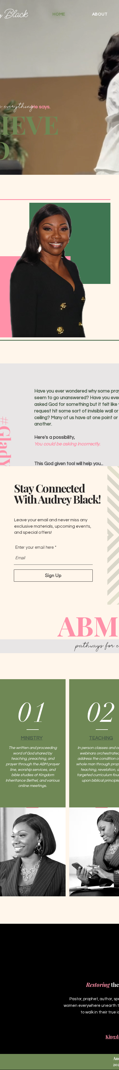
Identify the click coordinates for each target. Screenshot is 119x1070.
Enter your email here (34, 547)
